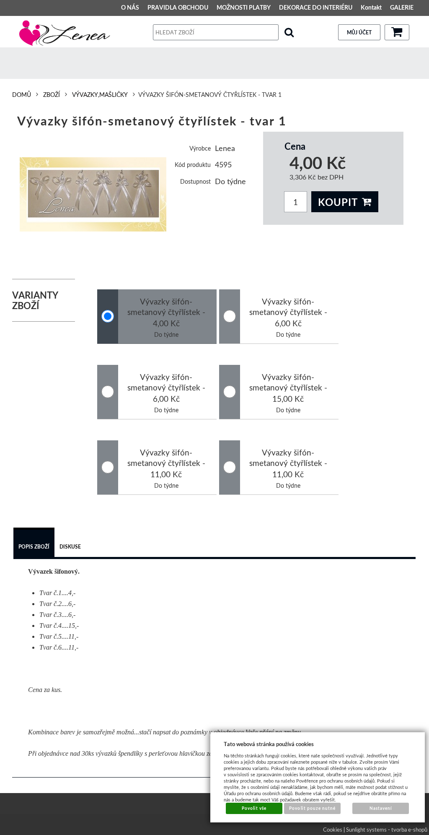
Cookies (332, 829)
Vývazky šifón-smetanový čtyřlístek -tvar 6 (288, 463)
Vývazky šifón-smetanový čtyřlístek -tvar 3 (166, 387)
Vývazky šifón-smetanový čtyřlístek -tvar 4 (288, 387)
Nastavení (381, 808)
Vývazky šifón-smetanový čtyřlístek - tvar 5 (166, 463)
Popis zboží (33, 547)
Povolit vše (254, 808)
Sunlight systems (366, 829)
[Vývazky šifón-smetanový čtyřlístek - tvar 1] (93, 195)
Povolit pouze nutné (312, 808)
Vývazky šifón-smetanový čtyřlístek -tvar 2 (288, 312)
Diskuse (70, 547)
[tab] (33, 543)
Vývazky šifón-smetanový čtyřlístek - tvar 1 (166, 312)
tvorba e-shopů (409, 829)
